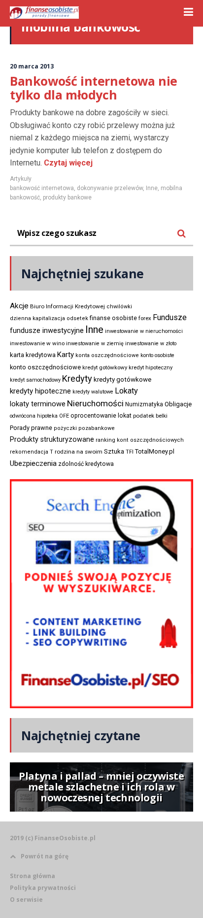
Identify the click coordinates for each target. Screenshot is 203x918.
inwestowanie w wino (37, 343)
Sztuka (114, 451)
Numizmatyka (144, 404)
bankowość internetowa (42, 188)
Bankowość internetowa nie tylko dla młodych (93, 87)
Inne (152, 188)
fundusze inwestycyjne (47, 330)
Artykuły (21, 178)
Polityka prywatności (43, 888)
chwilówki (119, 306)
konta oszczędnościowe (107, 355)
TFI (130, 452)
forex (144, 318)
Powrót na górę (44, 856)
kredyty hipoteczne (40, 391)
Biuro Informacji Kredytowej (67, 306)
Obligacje (178, 404)
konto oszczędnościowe (45, 367)
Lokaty (126, 390)
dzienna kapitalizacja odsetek (49, 318)
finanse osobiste (113, 318)
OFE (64, 416)
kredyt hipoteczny (150, 367)
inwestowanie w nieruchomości (144, 331)
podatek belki (150, 415)
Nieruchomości (95, 403)
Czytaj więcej (67, 162)
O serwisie (26, 899)
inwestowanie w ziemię (95, 343)
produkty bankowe (67, 197)
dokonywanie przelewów (110, 188)
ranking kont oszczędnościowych (140, 440)
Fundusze (170, 317)
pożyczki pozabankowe (84, 428)
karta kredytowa (33, 355)
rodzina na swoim (78, 451)
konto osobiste (157, 355)
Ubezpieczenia (33, 463)
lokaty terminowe (38, 403)
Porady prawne (31, 427)
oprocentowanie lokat (101, 415)
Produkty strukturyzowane (52, 439)
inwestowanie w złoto (150, 343)
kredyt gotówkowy (104, 367)
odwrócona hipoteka (34, 416)
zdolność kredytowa (86, 463)
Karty (65, 354)
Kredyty (77, 378)
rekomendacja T (31, 452)
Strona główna (32, 876)
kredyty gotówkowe (122, 379)
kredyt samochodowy (35, 380)
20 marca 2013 (32, 66)
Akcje (19, 305)
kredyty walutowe (92, 392)
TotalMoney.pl (154, 451)
